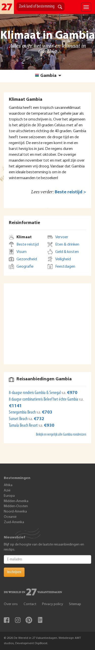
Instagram (18, 620)
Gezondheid (26, 259)
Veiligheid (63, 259)
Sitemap (75, 604)
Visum (21, 252)
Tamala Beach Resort (24, 425)
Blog (40, 620)
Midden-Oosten (16, 506)
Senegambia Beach (22, 412)
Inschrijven (14, 572)
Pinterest (29, 620)
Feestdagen (65, 267)
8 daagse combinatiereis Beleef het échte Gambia (44, 399)
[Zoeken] (60, 7)
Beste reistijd (27, 245)
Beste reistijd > (70, 192)
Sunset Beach (18, 419)
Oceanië (10, 517)
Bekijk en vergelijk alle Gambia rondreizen (61, 435)
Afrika (8, 485)
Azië (7, 490)
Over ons (11, 604)
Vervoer (61, 237)
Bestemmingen (17, 478)
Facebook (7, 620)
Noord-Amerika (15, 512)
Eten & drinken (67, 245)
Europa (9, 496)
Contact (30, 604)
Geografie (24, 267)
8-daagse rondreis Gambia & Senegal (35, 393)
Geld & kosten (67, 252)
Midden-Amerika (16, 501)
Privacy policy (52, 604)
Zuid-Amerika (14, 522)
